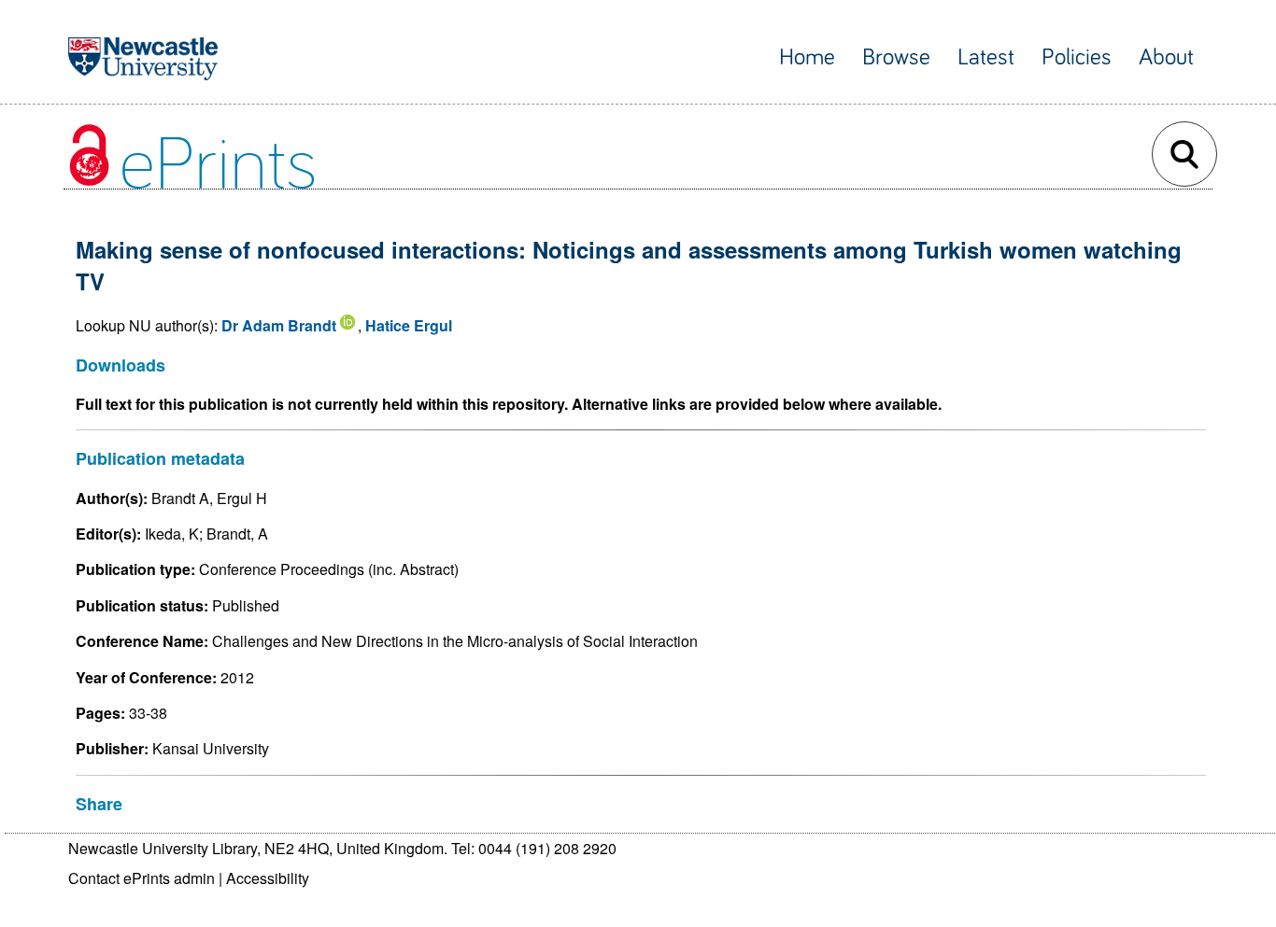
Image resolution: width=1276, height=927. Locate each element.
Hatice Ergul (408, 325)
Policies (1077, 57)
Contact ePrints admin (141, 878)
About (1166, 57)
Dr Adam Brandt (278, 325)
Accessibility (267, 878)
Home (807, 57)
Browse (896, 57)
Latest (985, 57)
